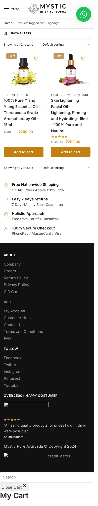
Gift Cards (13, 291)
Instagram (12, 371)
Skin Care (81, 95)
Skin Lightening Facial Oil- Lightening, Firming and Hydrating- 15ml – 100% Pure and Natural (69, 115)
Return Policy (16, 278)
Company (12, 264)
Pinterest (12, 378)
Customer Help (17, 317)
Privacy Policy (16, 284)
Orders (10, 271)
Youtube (11, 385)
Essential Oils (16, 95)
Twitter (10, 364)
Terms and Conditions (23, 331)
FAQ (7, 338)
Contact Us (14, 324)
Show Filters (20, 33)
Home (8, 23)
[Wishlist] (36, 58)
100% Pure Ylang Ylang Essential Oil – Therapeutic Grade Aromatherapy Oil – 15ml (22, 112)
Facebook (12, 357)
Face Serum (61, 95)
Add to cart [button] (23, 152)
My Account (14, 311)
